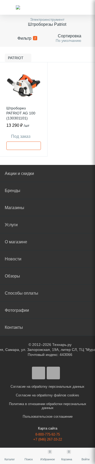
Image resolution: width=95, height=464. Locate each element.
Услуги (11, 225)
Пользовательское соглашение (48, 416)
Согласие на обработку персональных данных (47, 387)
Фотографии (17, 310)
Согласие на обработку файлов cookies (47, 395)
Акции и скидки (19, 173)
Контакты (14, 327)
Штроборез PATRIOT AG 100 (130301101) (20, 113)
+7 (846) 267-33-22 (47, 439)
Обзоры (12, 276)
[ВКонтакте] (38, 373)
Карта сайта (47, 428)
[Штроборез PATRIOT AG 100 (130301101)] (23, 86)
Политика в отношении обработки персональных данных (47, 406)
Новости (13, 259)
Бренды (12, 190)
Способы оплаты (21, 293)
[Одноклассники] (53, 373)
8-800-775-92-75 (47, 434)
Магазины (14, 207)
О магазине (16, 242)
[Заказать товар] (23, 146)
